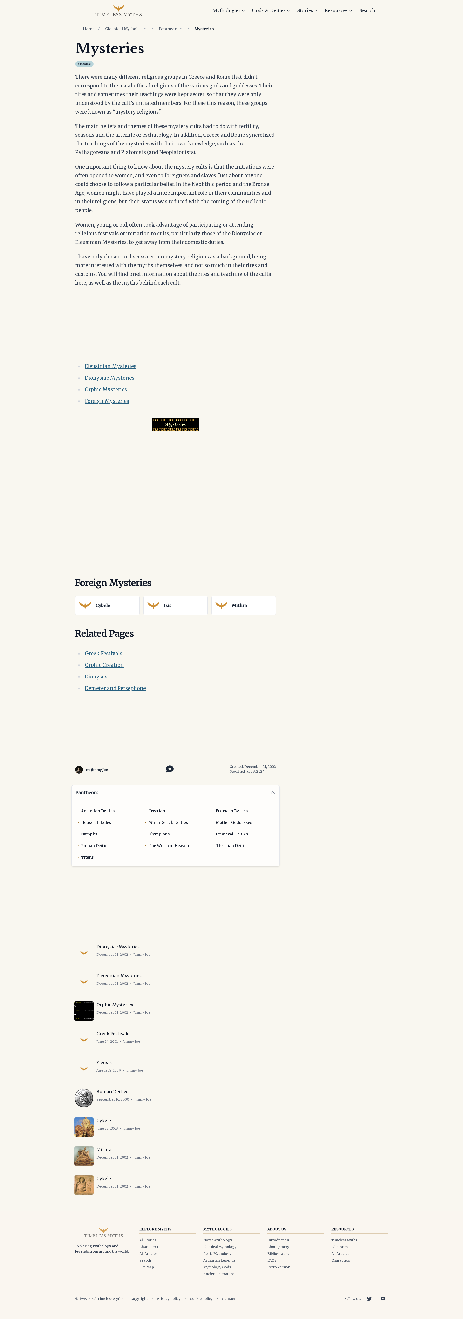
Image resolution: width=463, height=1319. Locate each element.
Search (367, 10)
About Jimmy (278, 1247)
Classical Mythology (123, 28)
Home (89, 28)
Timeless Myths (344, 1240)
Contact (228, 1299)
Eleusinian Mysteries (110, 366)
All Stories (147, 1240)
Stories (305, 10)
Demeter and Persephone (115, 688)
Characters (148, 1247)
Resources (336, 10)
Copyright (139, 1299)
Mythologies (226, 10)
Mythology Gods (217, 1267)
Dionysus (96, 677)
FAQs (271, 1260)
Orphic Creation (104, 665)
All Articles (148, 1253)
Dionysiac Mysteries (109, 378)
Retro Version (278, 1267)
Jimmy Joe (99, 770)
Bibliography (278, 1253)
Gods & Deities (269, 10)
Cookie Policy (201, 1299)
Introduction (278, 1240)
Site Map (146, 1267)
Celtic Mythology (217, 1253)
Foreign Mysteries (107, 401)
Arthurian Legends (219, 1260)
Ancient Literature (218, 1274)
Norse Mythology (217, 1240)
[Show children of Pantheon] (181, 29)
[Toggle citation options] (169, 768)
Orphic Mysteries (106, 389)
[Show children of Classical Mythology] (145, 29)
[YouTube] (383, 1299)
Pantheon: (86, 792)
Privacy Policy (169, 1299)
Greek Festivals (103, 653)
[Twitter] (369, 1299)
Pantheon (168, 28)
